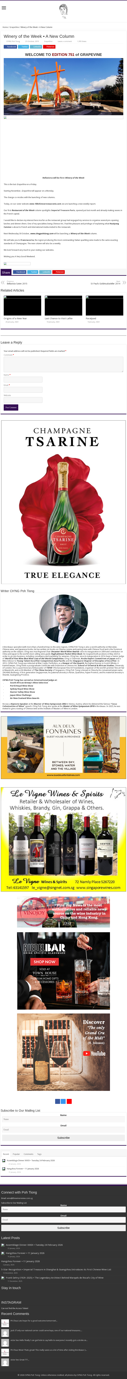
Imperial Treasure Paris (63, 210)
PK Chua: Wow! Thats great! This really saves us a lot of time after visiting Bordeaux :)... (49, 1350)
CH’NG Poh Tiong (13, 41)
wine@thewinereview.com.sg (20, 1198)
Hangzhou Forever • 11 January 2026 (23, 1169)
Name (7, 375)
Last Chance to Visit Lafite (58, 318)
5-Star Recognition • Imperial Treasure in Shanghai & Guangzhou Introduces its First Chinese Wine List (56, 1269)
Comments (28, 1154)
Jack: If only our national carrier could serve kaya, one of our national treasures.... (46, 1330)
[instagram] (63, 1101)
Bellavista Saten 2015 (17, 282)
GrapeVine (14, 27)
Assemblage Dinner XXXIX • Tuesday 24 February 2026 (31, 1160)
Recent (6, 1154)
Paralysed (91, 318)
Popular (16, 1154)
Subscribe (63, 1137)
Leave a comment (65, 41)
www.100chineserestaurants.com (45, 204)
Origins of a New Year (15, 318)
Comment (9, 355)
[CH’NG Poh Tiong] (63, 10)
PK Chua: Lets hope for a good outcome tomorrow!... (34, 1321)
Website (7, 395)
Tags (39, 1154)
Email (7, 385)
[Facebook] (57, 1101)
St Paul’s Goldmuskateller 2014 (105, 282)
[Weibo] (69, 1101)
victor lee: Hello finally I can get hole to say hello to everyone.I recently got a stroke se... (49, 1340)
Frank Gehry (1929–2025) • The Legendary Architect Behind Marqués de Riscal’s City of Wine (54, 1277)
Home (5, 27)
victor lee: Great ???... (20, 1360)
